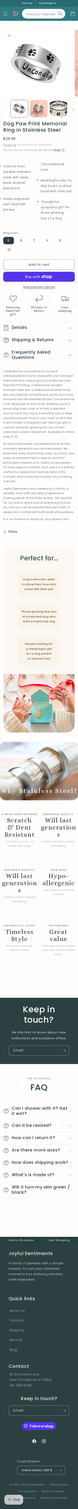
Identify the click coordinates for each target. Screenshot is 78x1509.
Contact (17, 1320)
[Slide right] (73, 110)
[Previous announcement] (8, 3)
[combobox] (43, 13)
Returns (16, 1340)
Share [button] (13, 531)
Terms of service (52, 1491)
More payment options (39, 287)
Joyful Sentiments (33, 1484)
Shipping (9, 144)
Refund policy (59, 1484)
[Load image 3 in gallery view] (58, 108)
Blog (13, 1350)
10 (9, 250)
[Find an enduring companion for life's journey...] (60, 14)
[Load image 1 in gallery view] (19, 108)
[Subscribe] (64, 1050)
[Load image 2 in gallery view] (38, 108)
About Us (17, 1310)
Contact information (53, 1497)
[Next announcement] (70, 3)
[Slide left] (5, 110)
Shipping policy (25, 1497)
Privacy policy (27, 1491)
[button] (5, 14)
